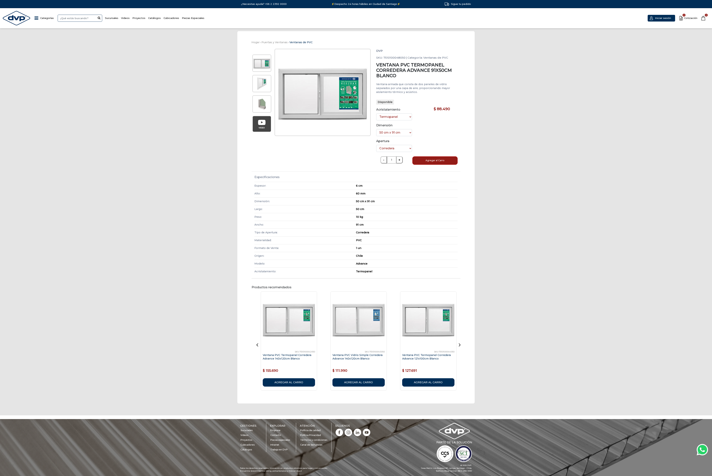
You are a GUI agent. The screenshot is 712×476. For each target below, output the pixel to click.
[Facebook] (339, 432)
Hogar (255, 42)
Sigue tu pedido (461, 3)
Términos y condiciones (313, 440)
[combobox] (80, 18)
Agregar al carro (288, 382)
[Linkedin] (357, 432)
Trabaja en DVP (279, 449)
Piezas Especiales (193, 18)
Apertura (382, 141)
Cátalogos (246, 449)
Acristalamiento (388, 109)
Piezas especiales (280, 440)
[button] (661, 18)
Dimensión (384, 125)
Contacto (275, 435)
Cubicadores (171, 18)
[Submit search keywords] (99, 17)
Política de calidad (310, 430)
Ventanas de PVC (301, 42)
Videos (125, 18)
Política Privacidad (310, 435)
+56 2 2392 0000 (276, 3)
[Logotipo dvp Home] (17, 18)
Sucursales (111, 18)
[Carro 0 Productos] (703, 18)
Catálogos (154, 18)
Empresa (275, 430)
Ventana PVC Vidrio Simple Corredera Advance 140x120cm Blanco (357, 356)
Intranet (274, 444)
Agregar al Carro (435, 160)
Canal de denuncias (311, 444)
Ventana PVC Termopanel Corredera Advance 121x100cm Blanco (426, 356)
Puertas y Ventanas (274, 42)
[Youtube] (366, 432)
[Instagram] (348, 432)
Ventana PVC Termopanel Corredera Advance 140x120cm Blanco (287, 356)
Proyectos (138, 18)
